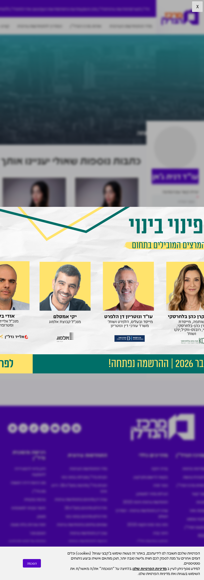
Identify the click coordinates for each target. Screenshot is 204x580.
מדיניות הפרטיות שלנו (150, 568)
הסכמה (32, 563)
